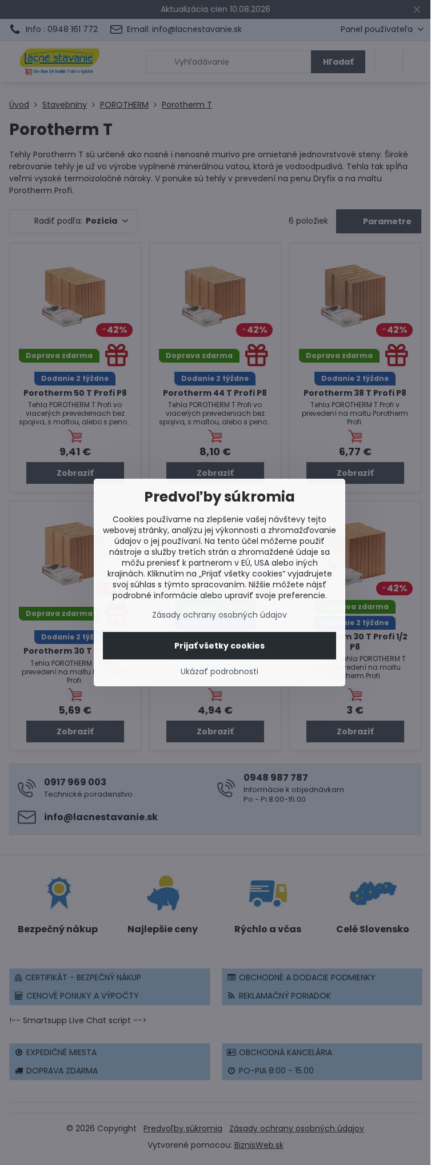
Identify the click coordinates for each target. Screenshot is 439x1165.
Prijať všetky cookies (219, 645)
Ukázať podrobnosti (219, 671)
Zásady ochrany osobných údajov (219, 615)
